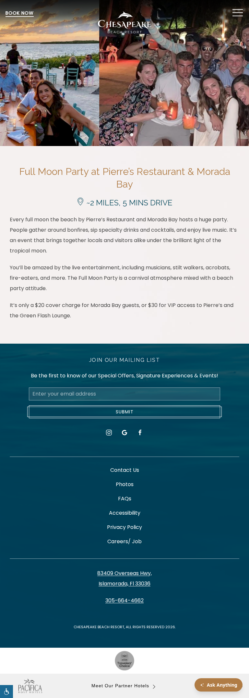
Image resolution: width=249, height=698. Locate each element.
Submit (125, 412)
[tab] (117, 134)
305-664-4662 (124, 600)
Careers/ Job (124, 541)
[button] (237, 13)
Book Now (20, 13)
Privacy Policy (124, 527)
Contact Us (124, 470)
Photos (125, 484)
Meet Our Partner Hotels (120, 685)
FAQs (124, 498)
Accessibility (124, 513)
